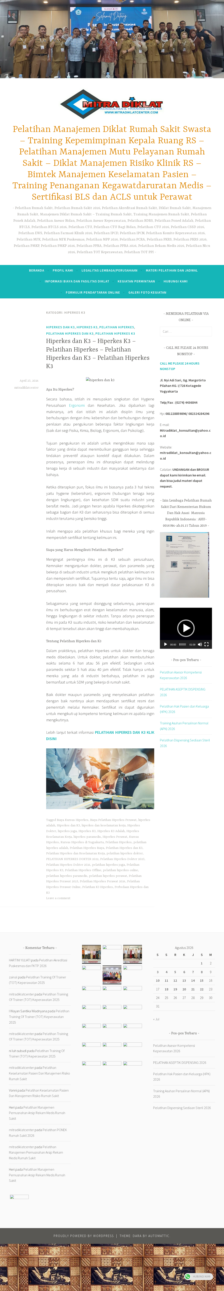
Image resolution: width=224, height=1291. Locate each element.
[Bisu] (200, 644)
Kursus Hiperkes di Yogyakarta (82, 842)
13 (184, 980)
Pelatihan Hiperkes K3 (115, 333)
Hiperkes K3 (87, 327)
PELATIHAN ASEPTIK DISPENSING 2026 (179, 1062)
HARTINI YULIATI (19, 960)
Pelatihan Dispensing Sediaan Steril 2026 (182, 1108)
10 (157, 980)
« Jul (156, 1019)
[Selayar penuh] (206, 644)
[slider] (182, 644)
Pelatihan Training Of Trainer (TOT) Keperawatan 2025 (39, 1016)
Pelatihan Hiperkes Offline (83, 870)
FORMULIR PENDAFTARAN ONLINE (93, 292)
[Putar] (165, 644)
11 (166, 980)
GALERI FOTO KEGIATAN (147, 292)
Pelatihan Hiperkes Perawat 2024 (102, 881)
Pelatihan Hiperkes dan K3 (70, 333)
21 (193, 989)
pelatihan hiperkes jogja (108, 865)
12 (175, 980)
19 (175, 989)
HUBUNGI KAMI (176, 281)
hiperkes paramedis (87, 837)
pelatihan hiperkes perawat (108, 876)
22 (201, 989)
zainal (13, 977)
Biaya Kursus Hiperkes (72, 820)
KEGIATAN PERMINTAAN (136, 281)
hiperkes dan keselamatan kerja (104, 825)
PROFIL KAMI (63, 270)
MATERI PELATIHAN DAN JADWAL (172, 270)
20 (184, 989)
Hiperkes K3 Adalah (111, 831)
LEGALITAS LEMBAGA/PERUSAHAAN (110, 270)
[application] (186, 628)
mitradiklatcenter (26, 387)
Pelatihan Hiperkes (116, 327)
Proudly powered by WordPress (84, 1236)
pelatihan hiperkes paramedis (66, 876)
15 (201, 980)
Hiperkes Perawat (115, 837)
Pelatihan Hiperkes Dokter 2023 (122, 859)
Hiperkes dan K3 (60, 327)
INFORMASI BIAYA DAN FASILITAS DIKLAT (77, 281)
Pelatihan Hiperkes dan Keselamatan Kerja (75, 853)
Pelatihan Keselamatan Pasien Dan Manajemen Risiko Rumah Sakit (39, 1073)
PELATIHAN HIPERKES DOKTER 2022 (72, 859)
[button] (186, 628)
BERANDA (36, 270)
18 (166, 989)
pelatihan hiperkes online (120, 870)
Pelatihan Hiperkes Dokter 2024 (68, 865)
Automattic (159, 1236)
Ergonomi (77, 405)
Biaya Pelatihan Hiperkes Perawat (113, 820)
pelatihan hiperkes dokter (125, 853)
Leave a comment (58, 898)
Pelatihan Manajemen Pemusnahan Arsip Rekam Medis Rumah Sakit (37, 1113)
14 (193, 980)
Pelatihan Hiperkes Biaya (87, 848)
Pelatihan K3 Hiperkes (97, 887)
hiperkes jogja (67, 831)
